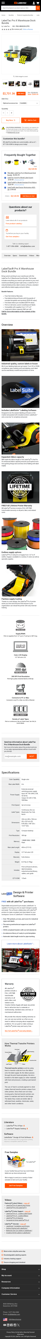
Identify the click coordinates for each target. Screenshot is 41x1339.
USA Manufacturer (15, 1319)
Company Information (11, 1288)
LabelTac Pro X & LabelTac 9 (16, 1208)
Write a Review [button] (28, 29)
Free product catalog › (14, 224)
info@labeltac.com (27, 246)
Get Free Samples (16, 1186)
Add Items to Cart (28, 196)
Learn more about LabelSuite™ (20, 944)
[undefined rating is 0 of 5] (7, 29)
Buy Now (9, 120)
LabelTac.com (19, 1336)
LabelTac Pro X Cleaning (14, 1218)
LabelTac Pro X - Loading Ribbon (17, 1216)
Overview (7, 255)
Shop (4, 1269)
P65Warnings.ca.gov (13, 132)
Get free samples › (13, 237)
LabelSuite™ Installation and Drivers (18, 1226)
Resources (6, 1282)
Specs (15, 255)
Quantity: (5, 109)
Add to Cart (32, 120)
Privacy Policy (11, 1332)
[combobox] (20, 8)
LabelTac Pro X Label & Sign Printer (18, 1205)
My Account (7, 1275)
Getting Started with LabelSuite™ (17, 1228)
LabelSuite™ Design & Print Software (17, 1137)
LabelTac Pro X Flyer (14, 1126)
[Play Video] (24, 84)
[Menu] (3, 3)
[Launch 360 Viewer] (30, 84)
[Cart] (38, 3)
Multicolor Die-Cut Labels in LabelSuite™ (19, 1230)
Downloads (23, 255)
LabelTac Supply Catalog (16, 1129)
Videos (31, 255)
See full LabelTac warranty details (18, 1031)
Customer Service (9, 1294)
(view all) (26, 1203)
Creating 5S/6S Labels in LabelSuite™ (18, 1233)
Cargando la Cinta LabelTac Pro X (17, 1220)
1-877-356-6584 (12, 246)
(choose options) (19, 180)
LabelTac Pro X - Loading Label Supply (19, 1213)
